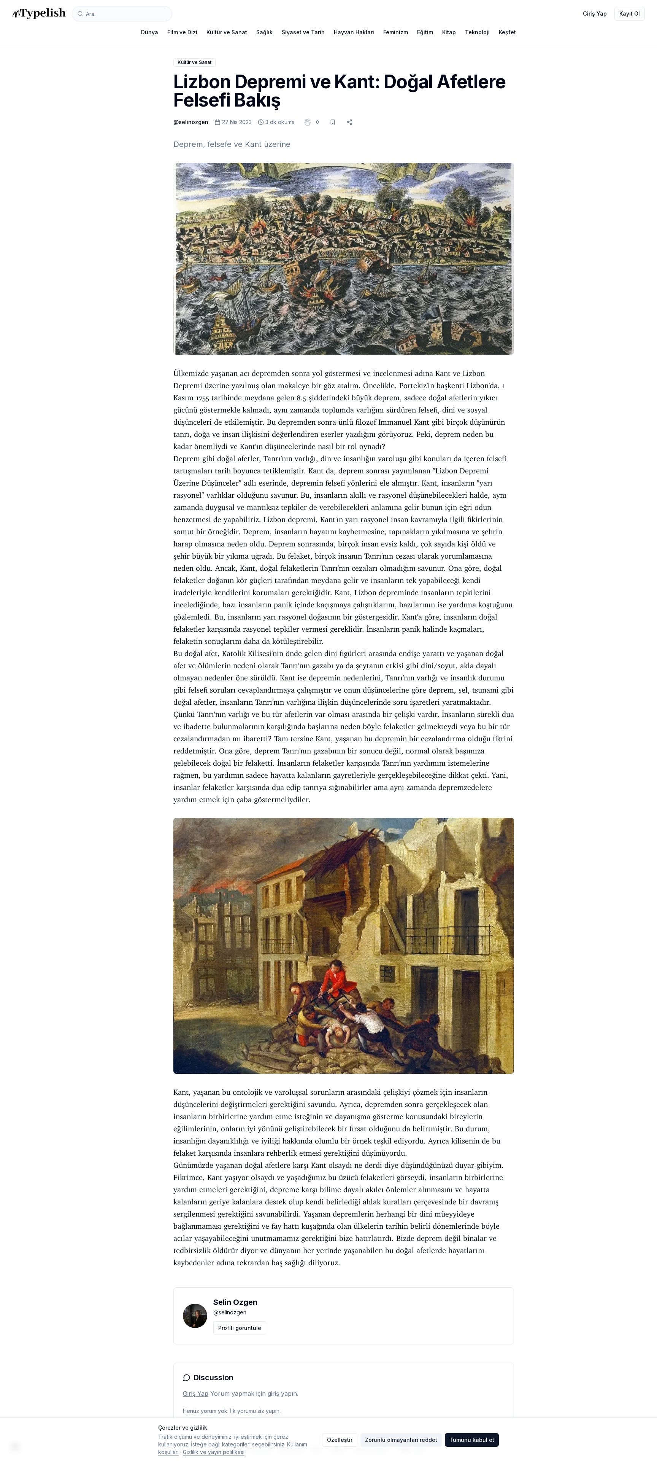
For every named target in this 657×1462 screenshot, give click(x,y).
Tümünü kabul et (471, 1440)
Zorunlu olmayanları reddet (401, 1440)
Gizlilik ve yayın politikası (213, 1452)
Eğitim (425, 32)
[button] (317, 122)
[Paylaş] (349, 122)
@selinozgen (190, 122)
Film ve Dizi (182, 32)
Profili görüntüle (239, 1328)
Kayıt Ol (629, 13)
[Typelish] (39, 13)
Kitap (449, 32)
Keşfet (507, 32)
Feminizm (395, 32)
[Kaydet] (332, 122)
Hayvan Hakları (354, 32)
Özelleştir (339, 1440)
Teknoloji (477, 32)
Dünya (149, 32)
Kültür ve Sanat (226, 32)
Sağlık (264, 32)
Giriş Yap (595, 13)
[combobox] (122, 13)
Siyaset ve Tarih (303, 32)
